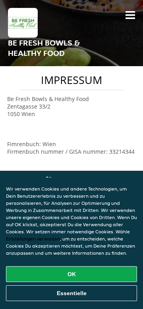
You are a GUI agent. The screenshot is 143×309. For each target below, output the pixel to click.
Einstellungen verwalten (33, 239)
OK (72, 274)
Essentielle (72, 293)
